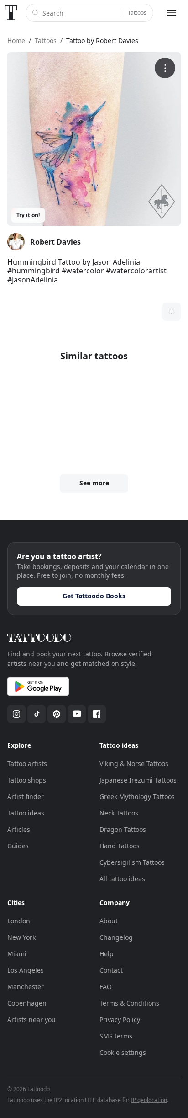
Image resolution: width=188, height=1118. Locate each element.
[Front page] (11, 13)
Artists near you (31, 1019)
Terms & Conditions (129, 1003)
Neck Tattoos (118, 813)
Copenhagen (27, 1003)
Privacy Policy (119, 1019)
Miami (16, 953)
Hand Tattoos (119, 845)
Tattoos (137, 12)
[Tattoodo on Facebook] (97, 714)
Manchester (25, 986)
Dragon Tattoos (122, 829)
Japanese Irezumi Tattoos (138, 780)
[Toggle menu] (171, 13)
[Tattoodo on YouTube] (77, 714)
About (108, 920)
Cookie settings (122, 1052)
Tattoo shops (26, 780)
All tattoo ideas (122, 878)
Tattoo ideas (25, 813)
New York (21, 937)
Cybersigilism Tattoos (132, 862)
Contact (111, 970)
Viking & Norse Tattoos (133, 763)
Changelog (116, 937)
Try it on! (28, 215)
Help (106, 953)
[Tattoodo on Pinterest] (56, 714)
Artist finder (25, 796)
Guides (18, 845)
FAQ (105, 986)
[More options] (165, 68)
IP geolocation (149, 1100)
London (18, 920)
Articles (18, 829)
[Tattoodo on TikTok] (36, 714)
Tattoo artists (27, 763)
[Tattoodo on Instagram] (16, 714)
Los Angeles (25, 970)
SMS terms (115, 1036)
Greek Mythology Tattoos (137, 796)
